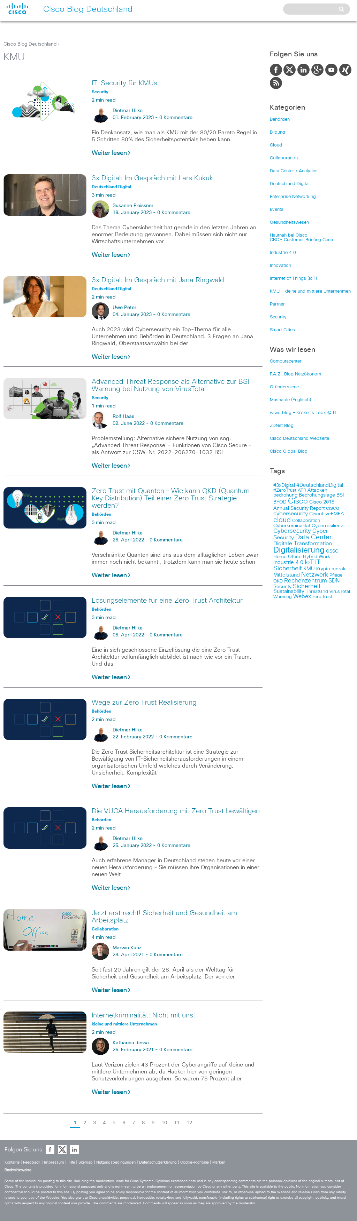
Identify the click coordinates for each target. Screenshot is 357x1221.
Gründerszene (284, 387)
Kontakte (12, 1162)
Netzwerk (314, 575)
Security (278, 317)
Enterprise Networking (293, 197)
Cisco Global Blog (288, 451)
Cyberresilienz (327, 525)
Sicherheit (306, 586)
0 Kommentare (175, 117)
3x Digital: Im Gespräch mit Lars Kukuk (152, 178)
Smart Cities (282, 330)
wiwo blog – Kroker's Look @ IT (303, 413)
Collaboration (284, 158)
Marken (218, 1162)
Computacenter (286, 361)
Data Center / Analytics (294, 171)
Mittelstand (286, 575)
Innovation (280, 265)
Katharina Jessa (131, 1042)
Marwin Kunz (127, 947)
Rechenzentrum (305, 581)
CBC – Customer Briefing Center (303, 240)
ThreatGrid (317, 591)
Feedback (31, 1162)
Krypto (323, 569)
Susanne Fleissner (133, 205)
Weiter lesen (109, 153)
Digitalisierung (299, 550)
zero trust (322, 597)
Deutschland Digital (290, 184)
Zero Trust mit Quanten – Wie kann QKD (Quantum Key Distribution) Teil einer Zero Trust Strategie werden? (171, 498)
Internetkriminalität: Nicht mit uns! (143, 1015)
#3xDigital (284, 485)
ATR (302, 490)
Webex (302, 596)
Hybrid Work (316, 556)
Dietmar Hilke (128, 110)
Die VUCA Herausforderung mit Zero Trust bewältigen (176, 811)
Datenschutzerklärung (158, 1162)
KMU (309, 568)
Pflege (335, 575)
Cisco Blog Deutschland (29, 44)
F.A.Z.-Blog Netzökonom (295, 374)
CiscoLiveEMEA (326, 514)
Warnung (282, 597)
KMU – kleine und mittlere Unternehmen (310, 291)
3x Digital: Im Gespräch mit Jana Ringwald (158, 280)
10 (164, 1122)
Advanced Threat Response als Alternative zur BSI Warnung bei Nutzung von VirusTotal (170, 385)
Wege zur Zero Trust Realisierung (144, 702)
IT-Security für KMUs (124, 83)
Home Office (287, 556)
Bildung (277, 132)
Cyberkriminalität (291, 525)
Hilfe (71, 1162)
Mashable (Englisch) (290, 400)
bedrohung (285, 495)
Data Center (313, 537)
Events (276, 209)
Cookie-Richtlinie (194, 1162)
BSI (340, 495)
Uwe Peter (124, 307)
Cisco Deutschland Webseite (299, 438)
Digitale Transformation (302, 543)
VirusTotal (339, 591)
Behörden (280, 119)
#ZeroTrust (284, 490)
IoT (309, 562)
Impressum (54, 1162)
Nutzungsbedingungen (116, 1162)
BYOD (280, 502)
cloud (282, 519)
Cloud (276, 145)
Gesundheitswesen (289, 222)
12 (189, 1122)
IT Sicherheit (296, 565)
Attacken (317, 490)
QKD (278, 581)
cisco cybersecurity (306, 510)
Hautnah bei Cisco (288, 235)
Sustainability (288, 591)
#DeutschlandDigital (319, 485)
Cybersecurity (292, 531)
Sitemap (85, 1162)
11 (177, 1122)
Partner (277, 304)
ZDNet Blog (282, 425)
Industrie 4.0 (283, 253)
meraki (339, 568)
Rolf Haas (123, 416)
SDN (334, 581)
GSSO (332, 551)
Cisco (298, 501)
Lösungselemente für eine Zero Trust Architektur (167, 600)
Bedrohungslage (317, 495)
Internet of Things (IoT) (293, 278)
